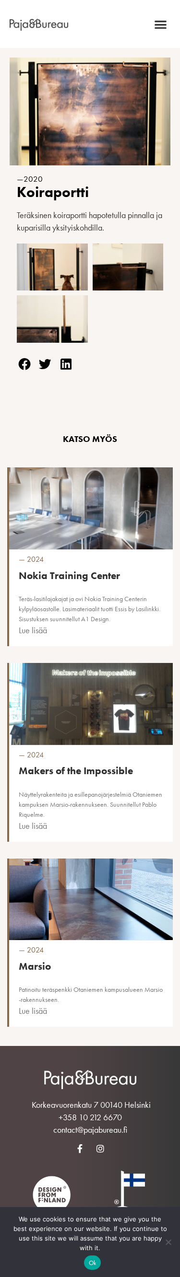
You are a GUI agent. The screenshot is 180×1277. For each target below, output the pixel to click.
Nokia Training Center (69, 575)
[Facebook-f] (79, 1148)
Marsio (35, 966)
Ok (92, 1263)
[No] (168, 1242)
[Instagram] (100, 1148)
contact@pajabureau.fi (90, 1129)
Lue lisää (33, 630)
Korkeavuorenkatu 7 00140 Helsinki (91, 1104)
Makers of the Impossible (76, 770)
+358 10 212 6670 (90, 1117)
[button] (161, 24)
